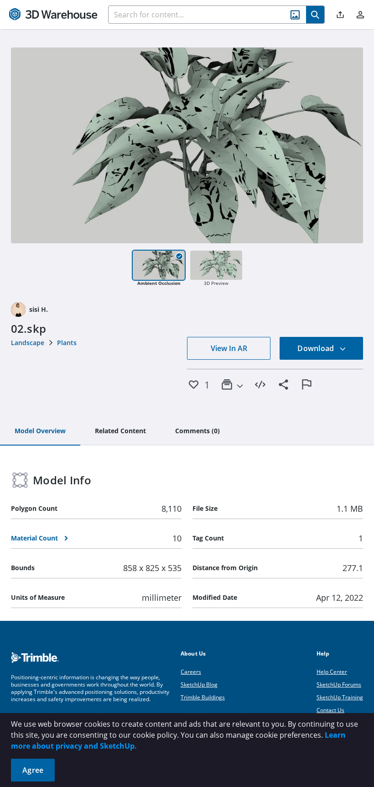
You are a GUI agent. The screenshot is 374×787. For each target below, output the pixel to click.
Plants (67, 342)
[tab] (40, 431)
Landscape (27, 342)
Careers (191, 672)
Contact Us (330, 710)
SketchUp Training (340, 697)
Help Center (332, 672)
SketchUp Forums (339, 684)
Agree (32, 770)
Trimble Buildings (203, 697)
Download (316, 348)
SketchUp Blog (199, 684)
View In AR (229, 348)
